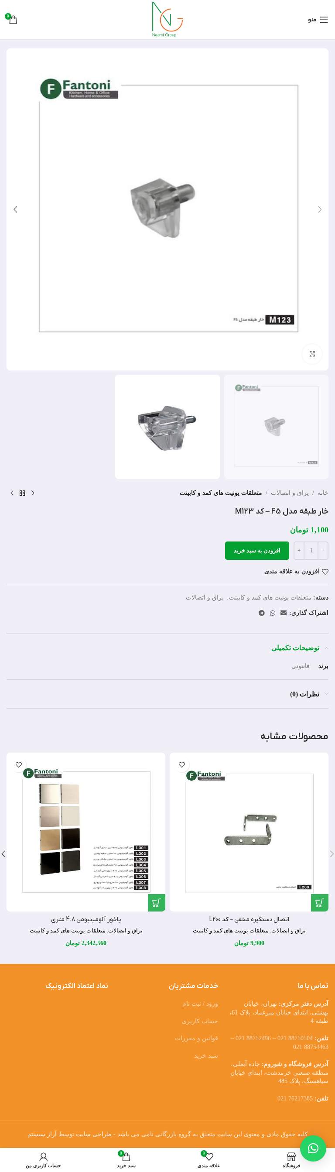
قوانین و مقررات (196, 1038)
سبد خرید (206, 1055)
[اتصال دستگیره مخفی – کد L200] (249, 832)
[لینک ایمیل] (283, 613)
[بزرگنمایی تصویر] (312, 354)
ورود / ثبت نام (200, 1004)
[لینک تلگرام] (261, 613)
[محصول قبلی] (32, 493)
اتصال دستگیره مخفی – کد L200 (249, 919)
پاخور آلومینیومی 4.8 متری (86, 919)
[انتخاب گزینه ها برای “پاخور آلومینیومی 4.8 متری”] (156, 903)
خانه (323, 493)
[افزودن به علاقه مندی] (181, 764)
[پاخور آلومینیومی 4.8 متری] (86, 832)
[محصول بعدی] (12, 493)
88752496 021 (253, 1038)
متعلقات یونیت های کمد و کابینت (221, 493)
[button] (319, 209)
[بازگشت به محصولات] (22, 493)
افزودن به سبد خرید (257, 550)
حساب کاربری (200, 1021)
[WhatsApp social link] (272, 613)
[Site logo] (167, 19)
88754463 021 (310, 1047)
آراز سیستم (42, 1134)
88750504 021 (295, 1038)
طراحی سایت (94, 1134)
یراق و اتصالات (290, 493)
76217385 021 (295, 1098)
